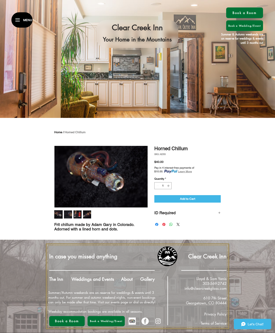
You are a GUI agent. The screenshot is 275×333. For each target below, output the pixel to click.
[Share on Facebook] (157, 224)
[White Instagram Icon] (158, 321)
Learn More (185, 171)
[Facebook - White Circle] (145, 321)
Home (58, 132)
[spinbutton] (163, 185)
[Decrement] (157, 185)
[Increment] (168, 185)
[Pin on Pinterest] (164, 224)
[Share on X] (178, 224)
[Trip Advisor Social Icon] (132, 321)
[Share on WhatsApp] (171, 224)
